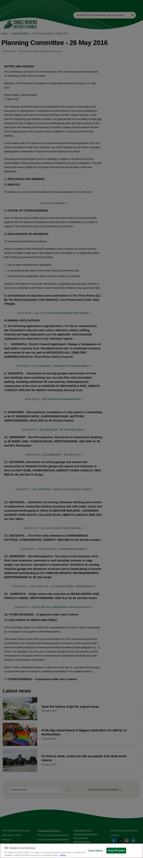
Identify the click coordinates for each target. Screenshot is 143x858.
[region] (71, 850)
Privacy (63, 855)
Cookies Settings (95, 850)
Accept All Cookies (116, 850)
